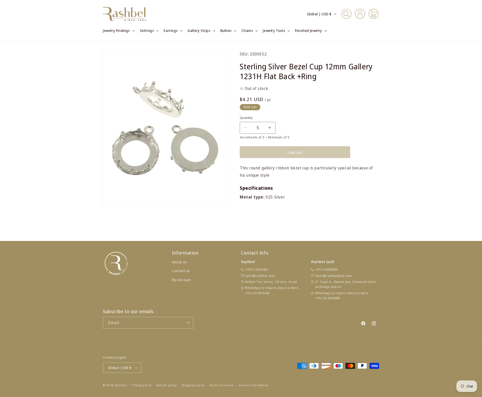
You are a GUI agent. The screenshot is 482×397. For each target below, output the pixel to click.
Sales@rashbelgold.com (333, 276)
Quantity (246, 117)
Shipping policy (193, 385)
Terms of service (221, 385)
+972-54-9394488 (327, 298)
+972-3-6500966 (326, 269)
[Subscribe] (187, 323)
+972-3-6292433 (256, 269)
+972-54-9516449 (257, 293)
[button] (118, 30)
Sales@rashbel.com (260, 276)
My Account (181, 279)
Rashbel (121, 385)
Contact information (254, 385)
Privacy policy (141, 385)
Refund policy (166, 385)
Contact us (181, 270)
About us (179, 262)
